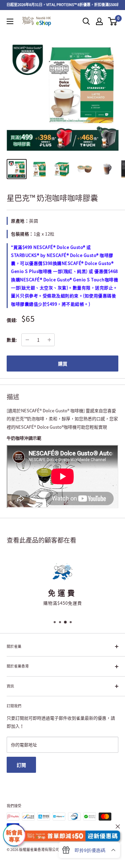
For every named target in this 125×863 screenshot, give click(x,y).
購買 (62, 363)
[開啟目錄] (10, 21)
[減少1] (27, 340)
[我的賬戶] (99, 21)
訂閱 (21, 764)
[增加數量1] (49, 340)
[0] (113, 21)
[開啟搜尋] (86, 21)
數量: (12, 339)
